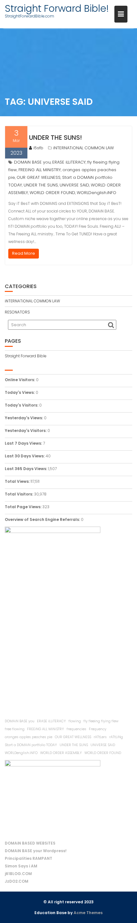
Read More (23, 253)
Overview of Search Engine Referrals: (43, 519)
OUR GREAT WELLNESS (39, 177)
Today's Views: (20, 392)
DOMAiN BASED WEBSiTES (30, 843)
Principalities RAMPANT (28, 858)
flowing (74, 721)
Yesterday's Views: (24, 418)
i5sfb (38, 148)
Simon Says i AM (21, 866)
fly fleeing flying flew (101, 721)
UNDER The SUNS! (55, 137)
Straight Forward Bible (26, 356)
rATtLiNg (116, 737)
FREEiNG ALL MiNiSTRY (39, 170)
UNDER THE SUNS (41, 185)
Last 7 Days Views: (24, 443)
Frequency (97, 729)
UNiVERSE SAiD (74, 185)
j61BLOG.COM (18, 873)
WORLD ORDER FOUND (52, 193)
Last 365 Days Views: (26, 468)
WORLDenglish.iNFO (96, 193)
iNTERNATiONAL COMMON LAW (83, 148)
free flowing (15, 729)
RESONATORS (17, 312)
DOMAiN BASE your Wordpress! (36, 850)
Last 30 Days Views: (25, 456)
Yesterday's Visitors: (26, 430)
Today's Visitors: (22, 405)
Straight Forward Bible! (57, 8)
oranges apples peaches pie (28, 737)
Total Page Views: (23, 506)
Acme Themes (88, 912)
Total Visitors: (19, 494)
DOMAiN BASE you (32, 162)
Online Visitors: (20, 379)
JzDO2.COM (16, 881)
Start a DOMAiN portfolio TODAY (31, 745)
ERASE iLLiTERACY (69, 162)
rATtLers (100, 737)
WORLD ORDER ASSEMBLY (61, 753)
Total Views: (18, 481)
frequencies (76, 729)
